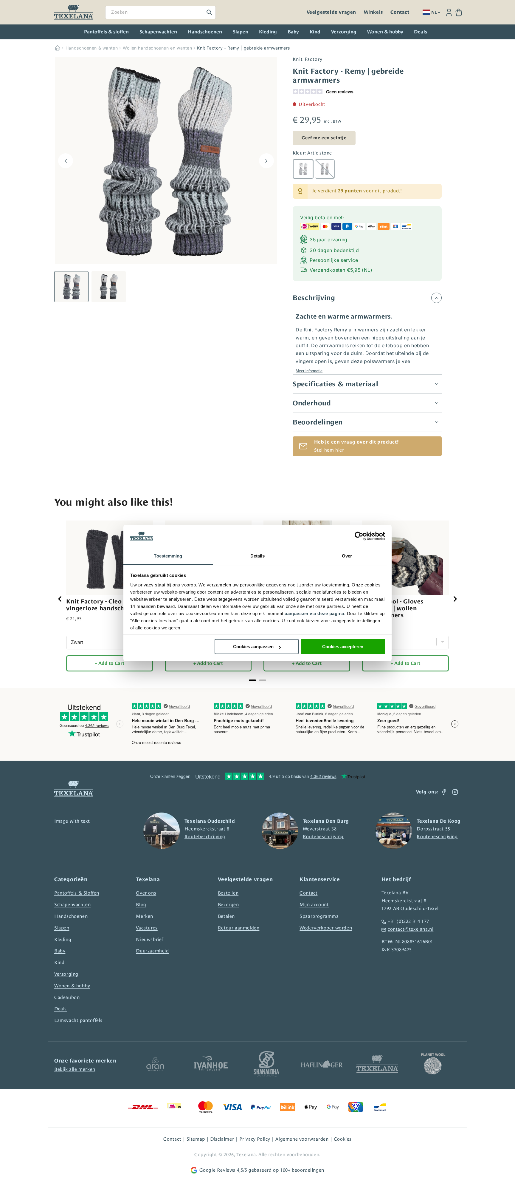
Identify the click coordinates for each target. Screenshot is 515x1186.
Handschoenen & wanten (92, 47)
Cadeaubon (67, 997)
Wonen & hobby (385, 32)
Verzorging (343, 32)
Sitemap (196, 1139)
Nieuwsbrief (149, 939)
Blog (141, 904)
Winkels (373, 12)
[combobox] (160, 12)
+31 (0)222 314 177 (408, 921)
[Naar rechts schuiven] (266, 160)
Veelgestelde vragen (331, 12)
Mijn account (314, 904)
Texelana (246, 1154)
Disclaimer (222, 1139)
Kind (315, 32)
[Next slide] (455, 599)
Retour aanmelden (239, 928)
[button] (458, 12)
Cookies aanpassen (253, 646)
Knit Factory (308, 59)
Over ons (146, 893)
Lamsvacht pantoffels (78, 1020)
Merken (144, 916)
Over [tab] (347, 555)
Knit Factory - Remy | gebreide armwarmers (243, 47)
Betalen (226, 916)
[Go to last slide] (60, 599)
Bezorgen (228, 904)
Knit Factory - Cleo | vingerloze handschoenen (104, 604)
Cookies (343, 1139)
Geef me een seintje (324, 137)
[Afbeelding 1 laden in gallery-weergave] (71, 286)
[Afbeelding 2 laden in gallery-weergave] (108, 286)
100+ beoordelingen (302, 1170)
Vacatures (146, 928)
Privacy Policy (254, 1139)
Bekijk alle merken (74, 1069)
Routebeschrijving (204, 836)
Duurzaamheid (152, 951)
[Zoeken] (209, 12)
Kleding (268, 32)
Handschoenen (205, 32)
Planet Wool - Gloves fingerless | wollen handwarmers (393, 608)
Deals (60, 1009)
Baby (293, 32)
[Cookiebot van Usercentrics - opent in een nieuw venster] (359, 536)
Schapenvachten (158, 32)
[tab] (252, 680)
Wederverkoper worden (326, 928)
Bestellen (228, 893)
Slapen (240, 32)
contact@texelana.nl (410, 929)
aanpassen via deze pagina (314, 613)
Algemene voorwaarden (301, 1139)
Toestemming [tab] (168, 555)
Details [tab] (257, 555)
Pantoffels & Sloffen (76, 893)
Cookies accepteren (342, 646)
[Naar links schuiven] (65, 160)
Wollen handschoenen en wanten (157, 47)
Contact (399, 12)
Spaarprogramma (319, 916)
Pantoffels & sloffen (106, 32)
